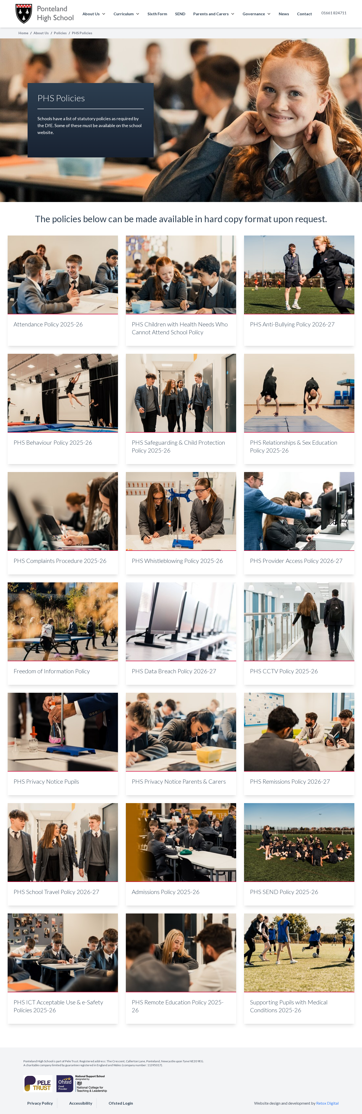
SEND (180, 13)
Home (23, 33)
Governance (254, 13)
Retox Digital (327, 1103)
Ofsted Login (121, 1103)
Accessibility (80, 1103)
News (284, 13)
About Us (91, 13)
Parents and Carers (211, 13)
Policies (60, 33)
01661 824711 (333, 12)
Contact (304, 13)
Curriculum (124, 13)
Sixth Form (157, 13)
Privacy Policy (40, 1103)
